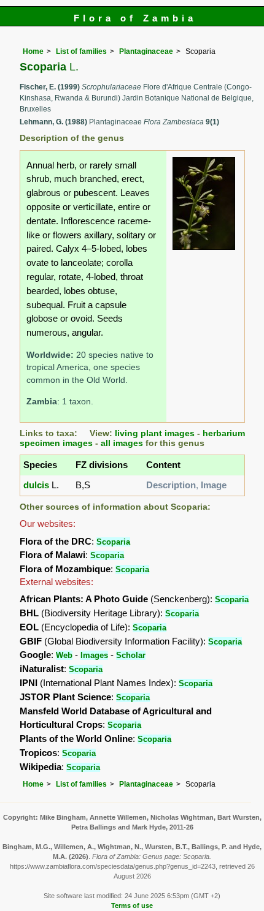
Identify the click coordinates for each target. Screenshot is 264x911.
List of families (81, 51)
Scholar (131, 655)
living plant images (155, 433)
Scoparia (113, 541)
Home (33, 51)
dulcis (36, 485)
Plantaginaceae (146, 51)
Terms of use (132, 905)
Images (94, 655)
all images (122, 443)
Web (64, 655)
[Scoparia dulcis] (204, 202)
